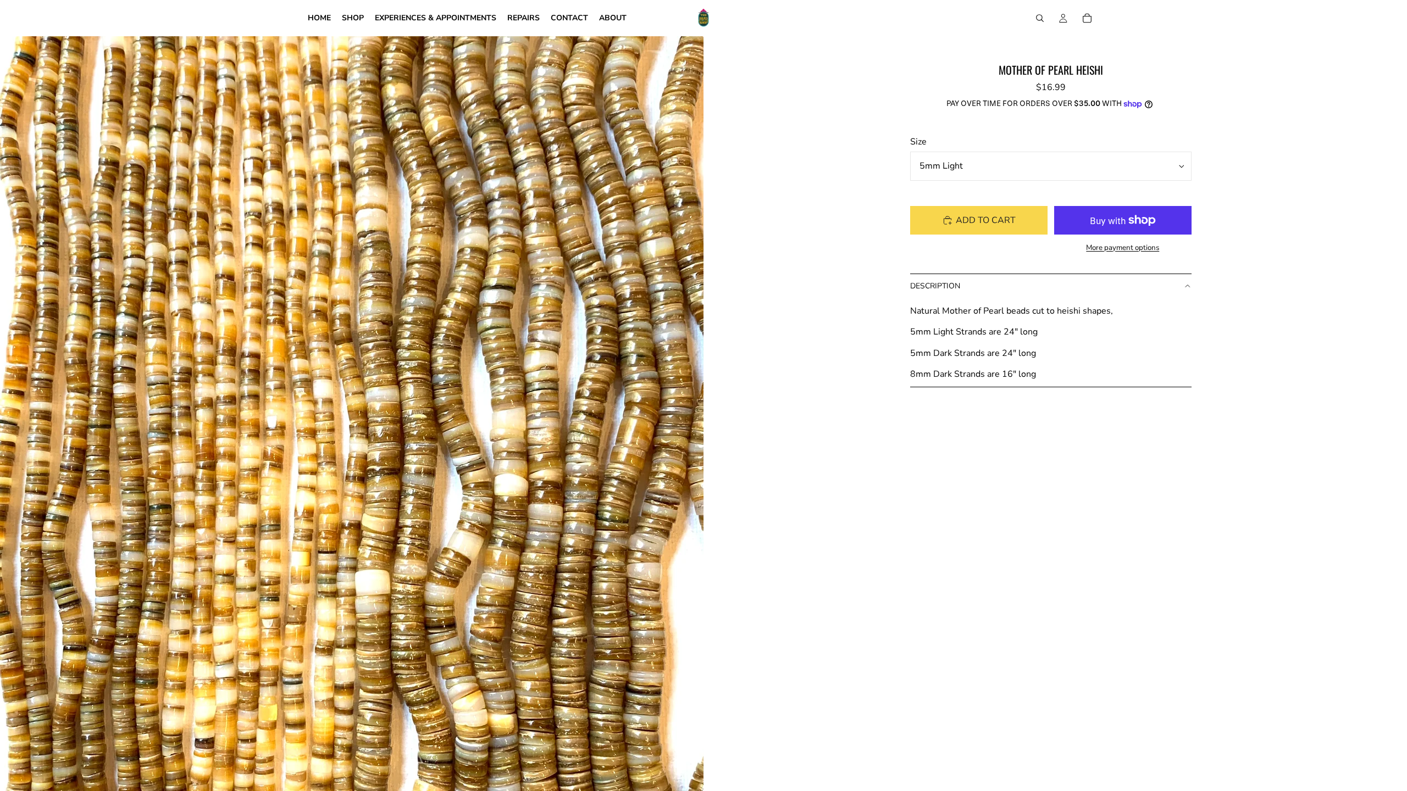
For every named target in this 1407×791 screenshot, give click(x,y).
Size (918, 142)
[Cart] (1087, 18)
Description (935, 286)
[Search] (1040, 18)
